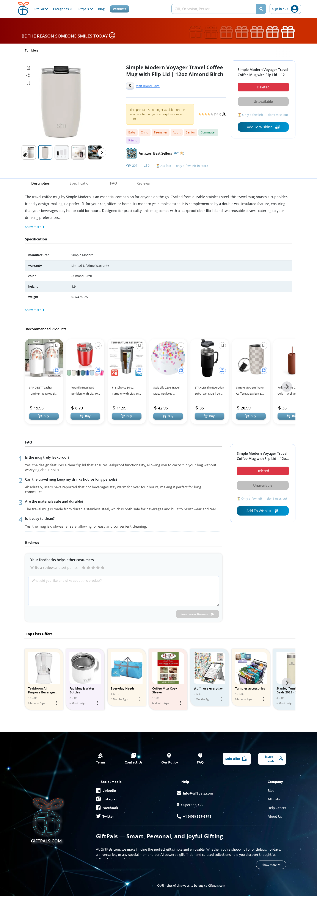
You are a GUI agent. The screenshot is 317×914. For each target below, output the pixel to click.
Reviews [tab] (143, 183)
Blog (101, 9)
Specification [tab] (80, 183)
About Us (275, 816)
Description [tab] (40, 183)
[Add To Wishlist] (56, 370)
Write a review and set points (54, 567)
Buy (46, 416)
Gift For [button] (39, 9)
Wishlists (119, 9)
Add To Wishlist (259, 127)
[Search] (261, 9)
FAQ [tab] (113, 183)
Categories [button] (61, 9)
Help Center (277, 807)
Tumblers (32, 50)
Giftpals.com (216, 885)
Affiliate (274, 799)
